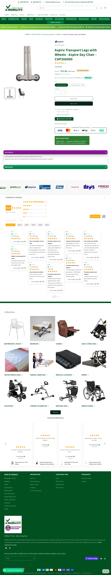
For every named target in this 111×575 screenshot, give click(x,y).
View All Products (86, 478)
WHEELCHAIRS (48, 19)
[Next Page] (59, 297)
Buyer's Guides (34, 484)
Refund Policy (60, 481)
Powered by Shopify (41, 573)
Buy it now (74, 103)
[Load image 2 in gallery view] (21, 93)
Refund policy (51, 573)
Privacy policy (59, 573)
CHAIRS (31, 19)
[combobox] (68, 8)
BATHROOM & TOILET (14, 19)
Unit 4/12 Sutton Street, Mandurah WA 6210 (78, 2)
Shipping (57, 74)
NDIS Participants (35, 481)
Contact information (86, 573)
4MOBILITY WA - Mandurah (13, 573)
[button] (22, 15)
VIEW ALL (4, 19)
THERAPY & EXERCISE (104, 19)
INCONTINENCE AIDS (71, 19)
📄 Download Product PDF (64, 118)
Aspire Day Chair (61, 85)
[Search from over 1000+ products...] (97, 8)
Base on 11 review (10, 212)
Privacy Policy (59, 487)
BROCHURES (9, 167)
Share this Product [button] (61, 123)
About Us (32, 478)
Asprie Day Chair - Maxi (77, 85)
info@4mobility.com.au (51, 2)
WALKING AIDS (39, 19)
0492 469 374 (36, 2)
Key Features (9, 152)
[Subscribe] (33, 558)
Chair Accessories (48, 34)
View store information (63, 114)
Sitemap (84, 481)
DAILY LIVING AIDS (59, 19)
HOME (27, 34)
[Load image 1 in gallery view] (9, 93)
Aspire (63, 45)
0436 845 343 (23, 2)
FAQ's (57, 478)
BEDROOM (24, 19)
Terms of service (67, 573)
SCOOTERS (93, 19)
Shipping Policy (60, 484)
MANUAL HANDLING (84, 19)
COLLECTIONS (36, 34)
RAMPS (84, 375)
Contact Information (36, 490)
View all (55, 412)
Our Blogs (33, 487)
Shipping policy (76, 573)
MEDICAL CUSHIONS (55, 22)
